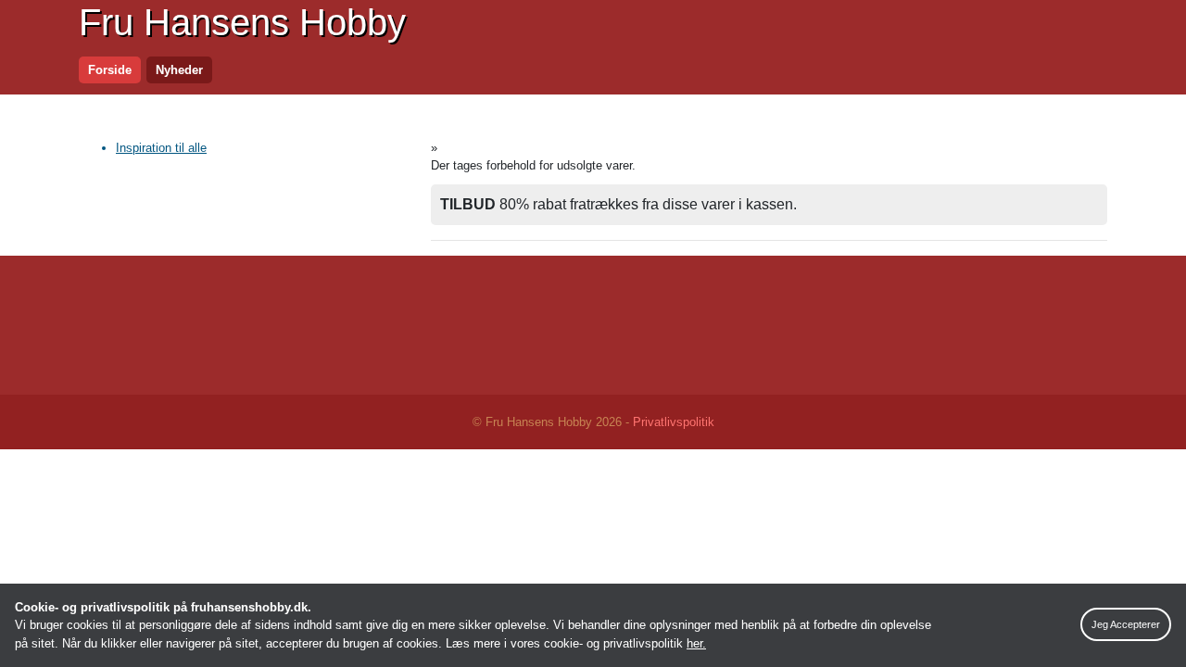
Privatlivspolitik (673, 422)
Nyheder (179, 70)
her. (696, 643)
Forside (110, 70)
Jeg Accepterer (1125, 624)
